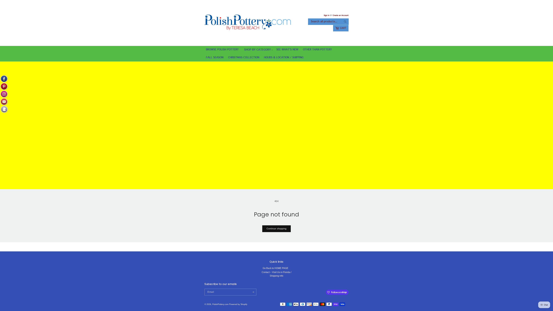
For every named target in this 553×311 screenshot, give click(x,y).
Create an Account (341, 15)
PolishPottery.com (220, 304)
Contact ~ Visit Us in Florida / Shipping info (276, 274)
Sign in (326, 15)
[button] (257, 50)
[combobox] (328, 21)
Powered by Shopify (238, 304)
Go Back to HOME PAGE (275, 268)
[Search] (345, 21)
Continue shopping (276, 228)
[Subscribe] (253, 292)
